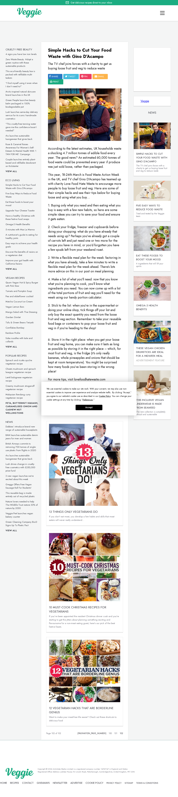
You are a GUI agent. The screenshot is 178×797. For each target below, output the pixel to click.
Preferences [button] (88, 399)
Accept (89, 407)
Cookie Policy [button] (105, 396)
